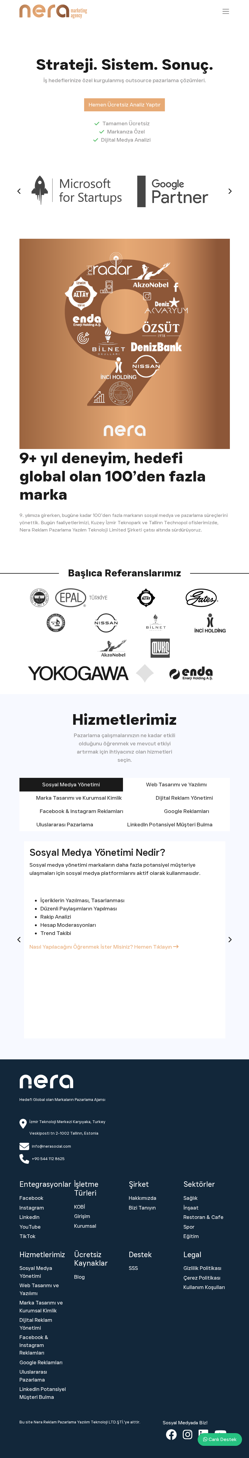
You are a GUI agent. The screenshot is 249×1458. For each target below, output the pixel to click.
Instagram (31, 1208)
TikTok (27, 1236)
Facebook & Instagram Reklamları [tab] (81, 811)
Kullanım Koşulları (204, 1287)
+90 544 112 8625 (48, 1158)
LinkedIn (29, 1217)
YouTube (30, 1227)
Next (230, 191)
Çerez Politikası (201, 1278)
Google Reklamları (41, 1362)
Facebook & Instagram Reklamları (33, 1345)
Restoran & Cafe (203, 1217)
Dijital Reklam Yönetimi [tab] (184, 798)
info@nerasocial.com (51, 1146)
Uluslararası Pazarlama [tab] (64, 824)
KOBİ (79, 1207)
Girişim (82, 1216)
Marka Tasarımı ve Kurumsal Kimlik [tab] (79, 798)
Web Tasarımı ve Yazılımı (39, 1289)
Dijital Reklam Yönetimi (35, 1324)
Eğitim (191, 1236)
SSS (133, 1268)
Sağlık (190, 1198)
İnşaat (191, 1208)
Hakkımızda (142, 1198)
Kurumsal (85, 1226)
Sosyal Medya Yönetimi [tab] (71, 784)
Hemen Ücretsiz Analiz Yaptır (125, 104)
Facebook (31, 1198)
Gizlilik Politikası (202, 1268)
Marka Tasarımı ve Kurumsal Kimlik (41, 1307)
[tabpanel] (124, 940)
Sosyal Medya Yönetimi (35, 1272)
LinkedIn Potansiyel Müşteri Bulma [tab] (170, 824)
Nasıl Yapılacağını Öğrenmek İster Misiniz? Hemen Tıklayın (101, 946)
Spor (188, 1227)
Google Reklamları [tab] (186, 811)
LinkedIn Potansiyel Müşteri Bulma (42, 1393)
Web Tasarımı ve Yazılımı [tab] (176, 784)
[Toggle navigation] (226, 11)
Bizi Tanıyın (142, 1208)
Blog (79, 1277)
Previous (19, 191)
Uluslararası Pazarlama (33, 1376)
